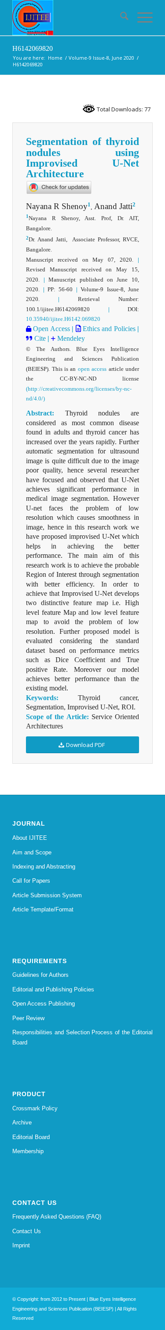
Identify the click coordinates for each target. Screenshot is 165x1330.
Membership (28, 1151)
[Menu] (140, 17)
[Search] (119, 17)
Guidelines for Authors (40, 975)
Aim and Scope (31, 852)
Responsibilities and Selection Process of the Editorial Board (82, 1037)
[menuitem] (119, 17)
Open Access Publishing (43, 1003)
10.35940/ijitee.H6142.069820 (63, 319)
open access (92, 369)
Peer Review (28, 1018)
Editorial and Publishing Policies (53, 989)
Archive (22, 1122)
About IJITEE (29, 838)
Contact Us (26, 1231)
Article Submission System (47, 895)
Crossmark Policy (35, 1108)
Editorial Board (31, 1137)
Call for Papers (31, 880)
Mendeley (70, 338)
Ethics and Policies (108, 328)
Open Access (50, 328)
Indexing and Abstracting (43, 866)
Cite (40, 338)
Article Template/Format (42, 909)
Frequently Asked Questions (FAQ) (56, 1216)
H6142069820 (32, 48)
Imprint (21, 1245)
